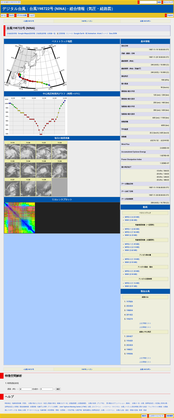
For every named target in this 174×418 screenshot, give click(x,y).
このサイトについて (156, 416)
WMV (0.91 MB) (131, 286)
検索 (159, 2)
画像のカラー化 (62, 403)
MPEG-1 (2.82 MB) (132, 229)
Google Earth (79, 34)
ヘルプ (32, 15)
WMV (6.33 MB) (131, 235)
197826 (129, 301)
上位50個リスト (145, 327)
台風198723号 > (145, 21)
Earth (11, 15)
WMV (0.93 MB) (131, 262)
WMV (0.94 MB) (131, 274)
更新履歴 (170, 416)
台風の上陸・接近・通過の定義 (127, 410)
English (170, 15)
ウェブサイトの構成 (155, 407)
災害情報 (61, 34)
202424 (129, 306)
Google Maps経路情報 (26, 34)
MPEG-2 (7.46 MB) (132, 232)
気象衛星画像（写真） (19, 403)
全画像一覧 (51, 34)
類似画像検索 (24, 407)
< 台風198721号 (28, 21)
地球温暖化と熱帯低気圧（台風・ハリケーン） (99, 410)
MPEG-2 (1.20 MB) (132, 271)
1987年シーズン (86, 21)
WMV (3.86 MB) (131, 220)
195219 (129, 319)
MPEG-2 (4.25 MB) (132, 217)
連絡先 (144, 416)
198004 (129, 310)
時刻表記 (8, 403)
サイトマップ (168, 2)
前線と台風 (22, 410)
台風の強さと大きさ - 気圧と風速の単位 (42, 403)
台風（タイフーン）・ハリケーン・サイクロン (104, 407)
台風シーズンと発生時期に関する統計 (134, 407)
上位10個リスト (145, 323)
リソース (69, 34)
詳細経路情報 (12, 34)
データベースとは (33, 410)
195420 (129, 341)
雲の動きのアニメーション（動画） (118, 403)
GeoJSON (113, 34)
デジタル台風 (21, 15)
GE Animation (90, 34)
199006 (129, 354)
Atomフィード (102, 34)
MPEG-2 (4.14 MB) (132, 247)
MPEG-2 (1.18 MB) (132, 259)
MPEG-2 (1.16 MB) (132, 283)
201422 (129, 315)
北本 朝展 (3, 2)
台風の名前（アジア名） (96, 403)
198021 (129, 349)
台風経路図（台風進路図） (78, 403)
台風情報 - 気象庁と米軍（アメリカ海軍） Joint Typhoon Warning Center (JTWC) (58, 407)
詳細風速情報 (41, 34)
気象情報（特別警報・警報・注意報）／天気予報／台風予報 (61, 410)
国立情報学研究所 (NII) (14, 2)
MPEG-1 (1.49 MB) (132, 244)
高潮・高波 (143, 410)
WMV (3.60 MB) (131, 250)
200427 (129, 336)
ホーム (3, 15)
